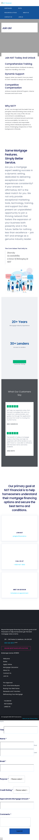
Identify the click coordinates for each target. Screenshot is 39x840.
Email (3, 761)
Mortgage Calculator (10, 667)
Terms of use (25, 718)
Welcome (6, 659)
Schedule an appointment (19, 593)
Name (3, 739)
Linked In (7, 707)
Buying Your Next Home (11, 688)
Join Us (20, 17)
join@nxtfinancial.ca (19, 536)
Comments (5, 814)
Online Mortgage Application (16, 648)
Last (35, 753)
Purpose (4, 779)
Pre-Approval (7, 683)
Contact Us (7, 673)
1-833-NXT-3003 (19, 565)
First (35, 745)
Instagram (8, 704)
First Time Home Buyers (11, 685)
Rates (20, 8)
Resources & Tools (11, 12)
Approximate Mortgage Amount (15, 799)
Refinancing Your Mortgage (13, 694)
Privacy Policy (34, 718)
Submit (20, 831)
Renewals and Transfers (11, 691)
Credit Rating (6, 790)
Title (2, 730)
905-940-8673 (9, 643)
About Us (26, 12)
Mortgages (8, 8)
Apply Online (7, 664)
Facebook (7, 701)
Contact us (8, 17)
